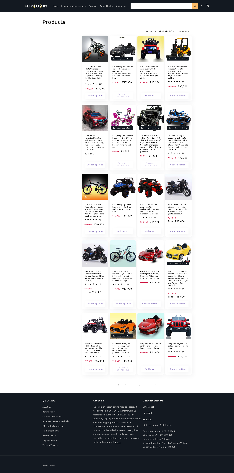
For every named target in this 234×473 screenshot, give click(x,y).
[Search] (195, 6)
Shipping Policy (50, 440)
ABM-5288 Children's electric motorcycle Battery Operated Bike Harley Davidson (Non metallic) (94, 276)
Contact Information (52, 416)
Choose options (95, 95)
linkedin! (147, 412)
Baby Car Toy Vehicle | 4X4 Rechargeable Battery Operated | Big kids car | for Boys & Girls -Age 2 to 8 (94, 348)
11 (147, 384)
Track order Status (51, 430)
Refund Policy (49, 411)
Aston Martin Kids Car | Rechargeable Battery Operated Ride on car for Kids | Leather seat (150, 274)
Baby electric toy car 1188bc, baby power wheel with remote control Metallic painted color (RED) (121, 348)
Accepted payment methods (56, 421)
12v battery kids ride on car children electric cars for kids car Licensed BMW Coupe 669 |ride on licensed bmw (122, 72)
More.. (118, 442)
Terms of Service (50, 445)
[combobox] (164, 6)
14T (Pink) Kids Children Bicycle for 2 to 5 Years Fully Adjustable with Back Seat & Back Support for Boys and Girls (122, 141)
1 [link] (118, 384)
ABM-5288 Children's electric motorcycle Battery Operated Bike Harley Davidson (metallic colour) (178, 209)
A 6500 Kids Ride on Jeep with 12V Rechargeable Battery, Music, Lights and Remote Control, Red (150, 209)
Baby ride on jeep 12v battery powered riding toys (178, 346)
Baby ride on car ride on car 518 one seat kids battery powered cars (150, 346)
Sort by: (148, 31)
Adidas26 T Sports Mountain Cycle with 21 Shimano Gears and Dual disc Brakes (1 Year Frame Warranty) (122, 276)
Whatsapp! (148, 406)
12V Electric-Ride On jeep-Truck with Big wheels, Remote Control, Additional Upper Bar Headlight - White (149, 72)
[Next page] (155, 384)
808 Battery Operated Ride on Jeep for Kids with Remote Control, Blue (121, 208)
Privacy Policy (49, 435)
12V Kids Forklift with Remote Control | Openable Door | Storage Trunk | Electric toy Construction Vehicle (178, 72)
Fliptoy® (52, 465)
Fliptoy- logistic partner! (54, 426)
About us (47, 407)
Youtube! (147, 418)
